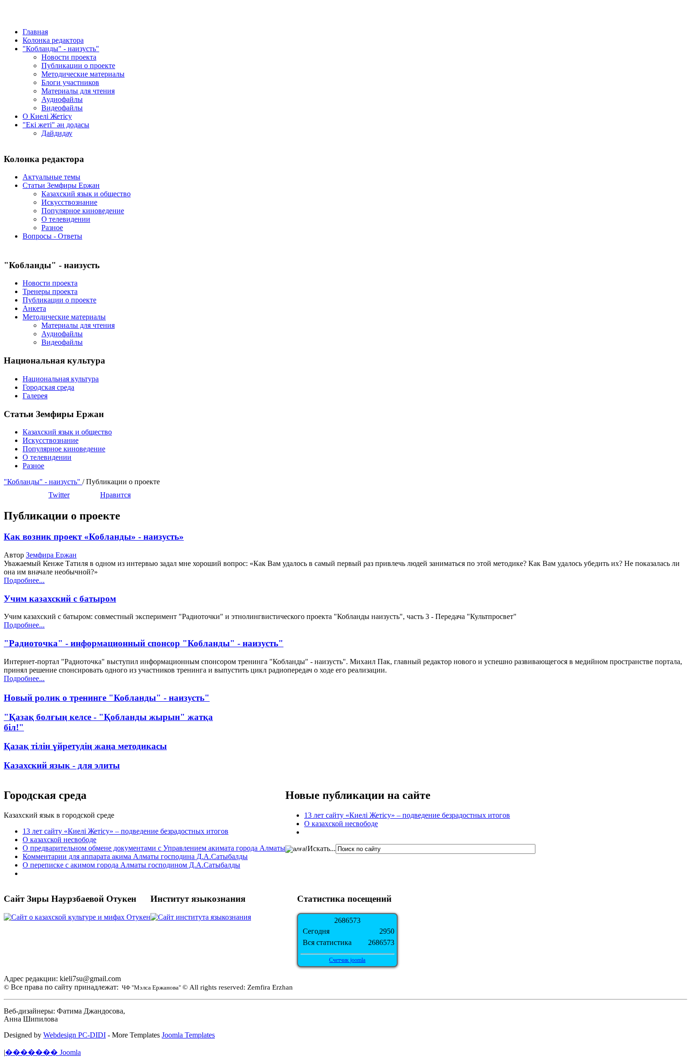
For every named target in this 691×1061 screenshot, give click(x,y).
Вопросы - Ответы (52, 236)
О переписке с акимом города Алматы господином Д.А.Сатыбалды (131, 865)
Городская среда (48, 387)
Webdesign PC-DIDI (74, 1035)
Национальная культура (61, 379)
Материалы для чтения (78, 91)
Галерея (35, 396)
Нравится (115, 495)
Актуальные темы (51, 177)
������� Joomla (43, 1052)
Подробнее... (24, 580)
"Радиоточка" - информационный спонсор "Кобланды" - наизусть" (143, 643)
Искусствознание (69, 202)
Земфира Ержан (51, 555)
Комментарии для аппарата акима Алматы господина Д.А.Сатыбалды (135, 856)
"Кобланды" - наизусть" (43, 482)
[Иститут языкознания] (200, 917)
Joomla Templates (188, 1035)
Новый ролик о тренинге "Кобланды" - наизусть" (107, 698)
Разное (52, 228)
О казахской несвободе (59, 840)
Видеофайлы (62, 108)
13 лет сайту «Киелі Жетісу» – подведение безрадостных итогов (125, 831)
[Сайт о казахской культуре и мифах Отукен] (77, 917)
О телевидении (65, 219)
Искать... (321, 848)
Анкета (34, 308)
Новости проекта (68, 57)
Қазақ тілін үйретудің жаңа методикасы (85, 746)
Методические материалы (83, 74)
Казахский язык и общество (86, 194)
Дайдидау (56, 133)
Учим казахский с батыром (60, 599)
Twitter (59, 495)
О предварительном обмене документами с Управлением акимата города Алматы (154, 848)
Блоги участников (70, 82)
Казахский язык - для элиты (62, 765)
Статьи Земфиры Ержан (61, 185)
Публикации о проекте (78, 66)
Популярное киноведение (82, 211)
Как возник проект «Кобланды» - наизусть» (94, 537)
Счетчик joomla (347, 960)
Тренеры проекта (50, 291)
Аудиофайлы (62, 99)
